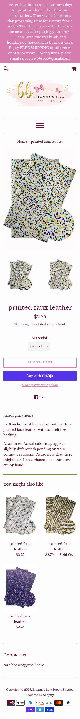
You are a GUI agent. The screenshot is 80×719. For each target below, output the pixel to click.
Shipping (21, 324)
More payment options (40, 385)
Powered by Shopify (40, 695)
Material (39, 338)
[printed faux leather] (20, 515)
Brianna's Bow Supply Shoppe (52, 689)
